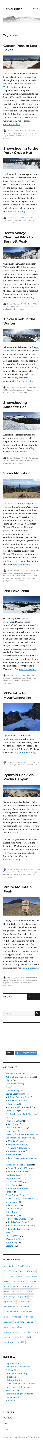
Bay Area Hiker (13, 1363)
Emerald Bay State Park (19, 1229)
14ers (23, 980)
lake (32, 133)
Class (31, 762)
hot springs (9, 1296)
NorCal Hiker (12, 9)
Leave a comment (20, 223)
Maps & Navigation (15, 1151)
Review (36, 762)
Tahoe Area (30, 218)
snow (25, 136)
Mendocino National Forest (24, 573)
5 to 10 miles (10, 306)
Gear (8, 1117)
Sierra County (12, 1202)
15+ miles (31, 1271)
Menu (35, 9)
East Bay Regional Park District (20, 1114)
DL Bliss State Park (17, 1222)
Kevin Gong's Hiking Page (18, 1387)
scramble (17, 680)
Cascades (31, 1281)
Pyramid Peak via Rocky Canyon (18, 777)
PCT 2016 (7, 1418)
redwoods (28, 1317)
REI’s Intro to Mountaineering (17, 695)
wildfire (29, 1337)
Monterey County (14, 1175)
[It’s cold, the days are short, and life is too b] (21, 1045)
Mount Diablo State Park (19, 1107)
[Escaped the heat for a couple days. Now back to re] (9, 1031)
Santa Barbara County (16, 1195)
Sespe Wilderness (16, 1144)
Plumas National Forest (17, 1188)
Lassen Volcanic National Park (20, 1134)
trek (36, 1332)
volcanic (29, 680)
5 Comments (32, 765)
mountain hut (15, 220)
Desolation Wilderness (18, 1219)
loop (29, 1301)
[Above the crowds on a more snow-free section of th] (9, 1038)
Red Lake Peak (16, 591)
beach (7, 1281)
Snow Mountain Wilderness (14, 576)
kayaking (22, 1296)
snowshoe (7, 223)
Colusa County (33, 571)
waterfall (19, 1337)
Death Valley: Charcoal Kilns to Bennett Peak (18, 237)
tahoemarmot (12, 1397)
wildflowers (9, 1342)
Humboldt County (14, 1121)
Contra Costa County (15, 1094)
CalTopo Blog (12, 1370)
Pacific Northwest (14, 1181)
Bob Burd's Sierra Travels (18, 1367)
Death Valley (33, 304)
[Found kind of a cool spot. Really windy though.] (21, 1031)
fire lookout (17, 1291)
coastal (14, 1286)
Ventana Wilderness (17, 1148)
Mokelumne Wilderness (17, 1171)
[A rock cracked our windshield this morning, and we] (34, 1038)
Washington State (14, 1239)
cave (6, 1286)
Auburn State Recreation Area (20, 1077)
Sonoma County (13, 1208)
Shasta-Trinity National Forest (20, 1198)
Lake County (8, 573)
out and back (12, 136)
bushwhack (18, 1281)
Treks (5, 1424)
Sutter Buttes (12, 1212)
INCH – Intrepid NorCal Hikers (20, 1383)
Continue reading (11, 124)
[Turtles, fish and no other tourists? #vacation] (34, 1045)
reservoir (8, 1322)
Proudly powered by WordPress (27, 1437)
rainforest (16, 1317)
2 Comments (19, 309)
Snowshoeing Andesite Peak (16, 405)
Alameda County (13, 1073)
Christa (9, 130)
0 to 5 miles (31, 678)
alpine (27, 133)
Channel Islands (13, 1083)
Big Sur (9, 1080)
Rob (8, 387)
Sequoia (31, 1322)
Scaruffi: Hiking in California (19, 1394)
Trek (8, 1232)
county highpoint (10, 578)
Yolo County (11, 1242)
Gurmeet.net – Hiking (16, 1373)
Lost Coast (13, 1124)
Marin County (12, 1154)
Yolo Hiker (11, 1400)
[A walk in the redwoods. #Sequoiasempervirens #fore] (34, 1031)
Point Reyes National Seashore (22, 1158)
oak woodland (11, 1312)
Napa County (12, 1178)
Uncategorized (13, 1236)
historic (29, 1291)
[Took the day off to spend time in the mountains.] (21, 1038)
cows (6, 1291)
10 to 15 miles (19, 133)
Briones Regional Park (18, 1097)
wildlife (21, 1342)
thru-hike (26, 1332)
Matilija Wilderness (17, 1141)
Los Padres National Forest (18, 1138)
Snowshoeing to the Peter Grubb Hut (20, 150)
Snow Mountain (17, 473)
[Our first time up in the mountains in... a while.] (9, 1045)
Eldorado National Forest (20, 1225)
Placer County (12, 1185)
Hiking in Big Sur (14, 1380)
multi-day (21, 578)
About (6, 1429)
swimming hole (11, 1332)
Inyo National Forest (15, 1127)
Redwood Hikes (13, 1390)
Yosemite (10, 1246)
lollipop (20, 1301)
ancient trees (21, 306)
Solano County (13, 1205)
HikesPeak (11, 1377)
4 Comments (19, 581)
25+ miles (8, 1276)
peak (20, 136)
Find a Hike (8, 1412)
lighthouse (9, 1301)
